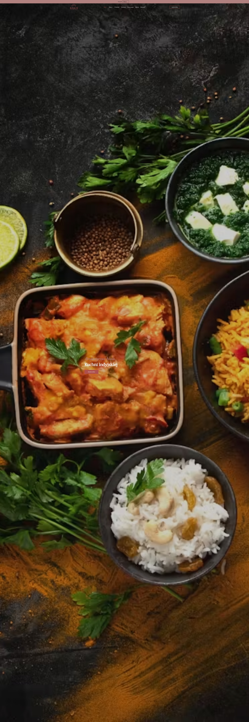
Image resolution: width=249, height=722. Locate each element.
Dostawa (123, 7)
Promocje (117, 7)
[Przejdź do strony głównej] (74, 7)
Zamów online (175, 7)
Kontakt (143, 7)
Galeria (137, 7)
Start (105, 7)
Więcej (125, 1)
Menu (110, 7)
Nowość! (120, 1)
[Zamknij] (247, 2)
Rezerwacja (130, 7)
